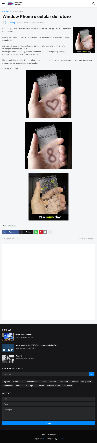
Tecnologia (18, 11)
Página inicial (7, 11)
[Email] (45, 232)
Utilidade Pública (53, 386)
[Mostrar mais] (50, 232)
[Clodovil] (8, 359)
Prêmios (75, 382)
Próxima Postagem (86, 239)
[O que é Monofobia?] (8, 337)
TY (43, 439)
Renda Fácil (8, 386)
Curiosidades (18, 382)
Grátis (44, 382)
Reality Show (86, 382)
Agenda (7, 382)
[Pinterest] (41, 232)
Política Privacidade (48, 435)
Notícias (53, 382)
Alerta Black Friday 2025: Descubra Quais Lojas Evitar (37, 345)
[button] (3, 4)
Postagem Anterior (11, 239)
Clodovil (18, 356)
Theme (60, 439)
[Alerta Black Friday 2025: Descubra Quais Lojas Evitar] (8, 348)
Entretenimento (32, 382)
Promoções (64, 382)
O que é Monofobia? (23, 334)
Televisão (40, 386)
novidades (68, 386)
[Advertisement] (22, 281)
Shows (18, 386)
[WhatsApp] (36, 232)
